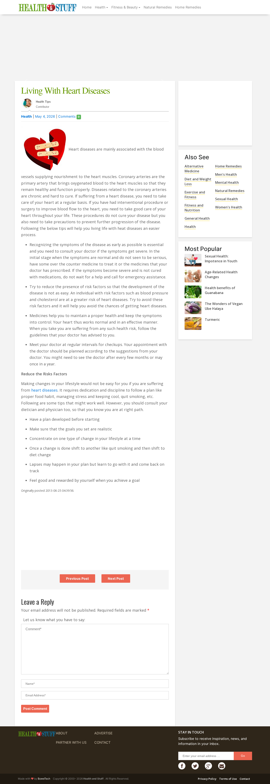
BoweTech (44, 778)
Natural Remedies (158, 7)
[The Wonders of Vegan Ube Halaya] (193, 307)
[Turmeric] (193, 323)
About (62, 733)
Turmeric (212, 319)
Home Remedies (188, 7)
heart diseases (44, 390)
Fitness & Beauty (124, 7)
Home (87, 7)
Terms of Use (228, 779)
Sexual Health (226, 199)
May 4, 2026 (45, 116)
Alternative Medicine (194, 168)
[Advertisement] (135, 48)
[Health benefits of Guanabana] (193, 292)
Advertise (103, 733)
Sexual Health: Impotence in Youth (221, 258)
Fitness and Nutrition (194, 207)
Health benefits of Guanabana (220, 290)
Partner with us (71, 742)
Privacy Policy (207, 779)
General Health (197, 218)
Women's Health (228, 207)
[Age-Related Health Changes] (193, 276)
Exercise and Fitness (195, 194)
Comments (69, 116)
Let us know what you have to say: (54, 619)
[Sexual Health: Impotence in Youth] (193, 260)
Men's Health (226, 174)
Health (100, 7)
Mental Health (227, 182)
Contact (102, 742)
